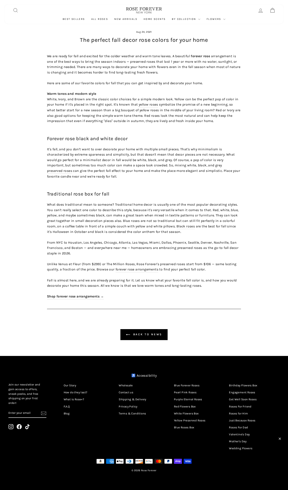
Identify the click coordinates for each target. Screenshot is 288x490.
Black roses (185, 226)
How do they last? (75, 392)
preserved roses (59, 171)
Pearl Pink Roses (185, 392)
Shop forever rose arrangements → (75, 296)
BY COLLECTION (184, 19)
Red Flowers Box (185, 406)
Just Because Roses (242, 420)
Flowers (214, 19)
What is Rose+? (74, 399)
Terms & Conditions (132, 413)
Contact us (126, 392)
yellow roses (148, 104)
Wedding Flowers (240, 448)
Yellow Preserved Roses (190, 420)
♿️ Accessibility (144, 375)
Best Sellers (74, 19)
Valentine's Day (239, 434)
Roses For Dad (238, 427)
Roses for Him (238, 413)
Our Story (70, 385)
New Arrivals (125, 19)
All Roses (99, 19)
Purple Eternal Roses (188, 399)
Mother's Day (237, 441)
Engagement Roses (242, 392)
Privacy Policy (128, 406)
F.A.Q (67, 406)
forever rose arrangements (137, 269)
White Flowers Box (186, 413)
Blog (67, 413)
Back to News (147, 334)
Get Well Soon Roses (243, 399)
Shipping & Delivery (132, 399)
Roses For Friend (240, 406)
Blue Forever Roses (186, 385)
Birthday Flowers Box (243, 385)
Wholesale (126, 385)
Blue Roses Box (184, 427)
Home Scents (155, 19)
